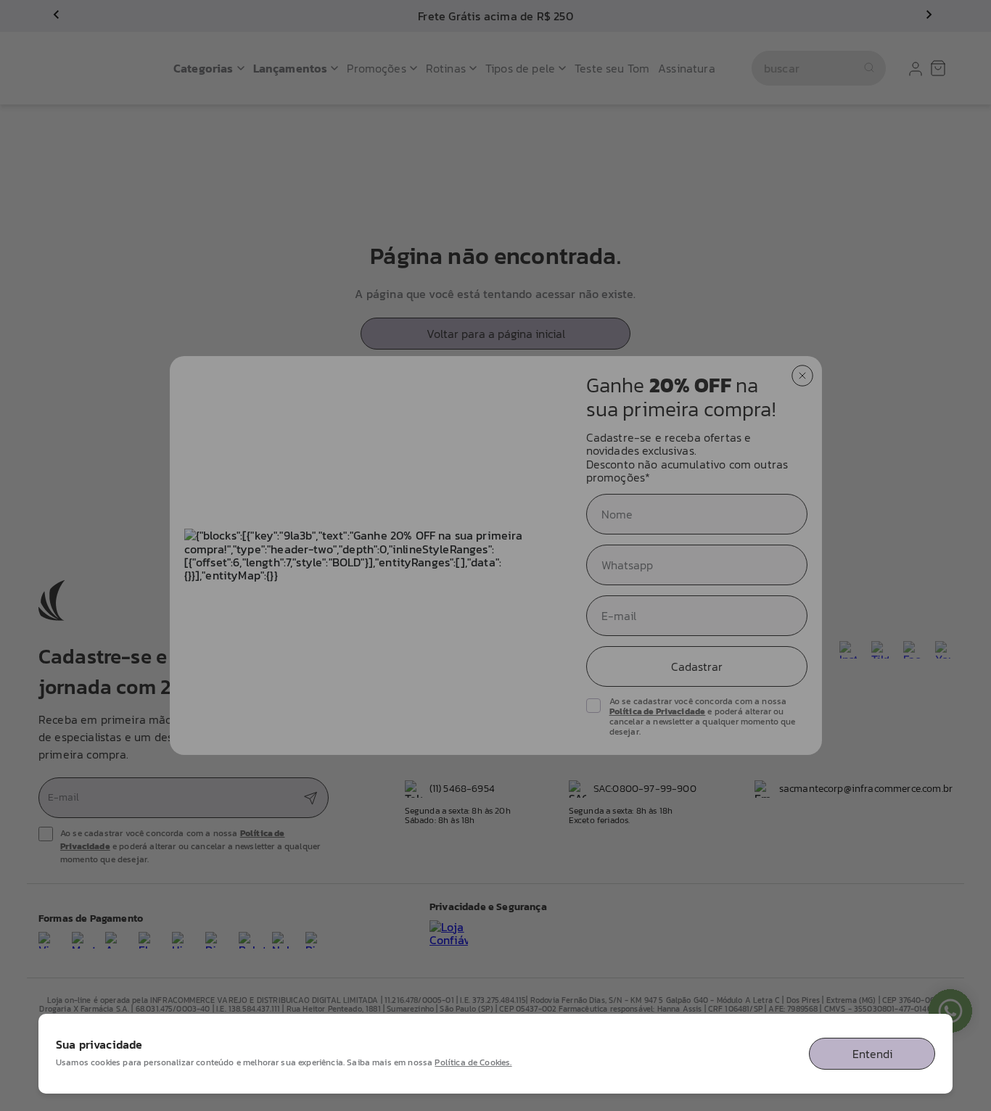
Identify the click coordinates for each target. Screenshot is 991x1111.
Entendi (872, 1053)
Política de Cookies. (473, 1062)
